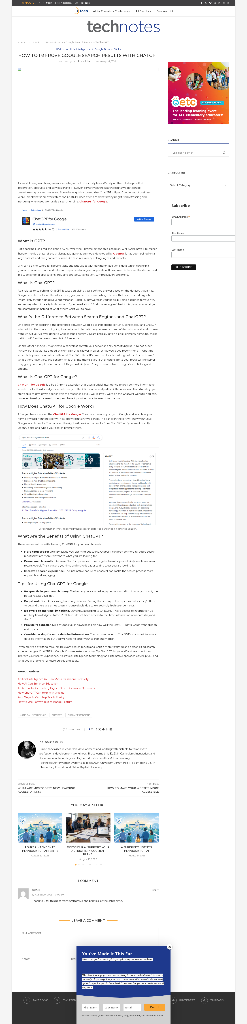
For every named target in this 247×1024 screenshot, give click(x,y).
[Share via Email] (111, 729)
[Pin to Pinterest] (103, 729)
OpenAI (118, 253)
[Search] (172, 11)
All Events (142, 11)
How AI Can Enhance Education (38, 683)
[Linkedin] (215, 3)
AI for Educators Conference (111, 11)
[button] (39, 3)
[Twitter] (206, 3)
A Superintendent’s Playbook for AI (136, 849)
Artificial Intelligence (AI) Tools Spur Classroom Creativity (53, 679)
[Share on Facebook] (96, 729)
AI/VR (36, 42)
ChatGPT (57, 715)
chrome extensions (79, 715)
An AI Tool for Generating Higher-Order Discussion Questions (56, 688)
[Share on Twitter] (99, 729)
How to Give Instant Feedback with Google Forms (79, 3)
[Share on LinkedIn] (107, 729)
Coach (36, 889)
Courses (162, 11)
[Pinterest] (224, 3)
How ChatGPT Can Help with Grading (41, 692)
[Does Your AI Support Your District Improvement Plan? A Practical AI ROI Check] (88, 828)
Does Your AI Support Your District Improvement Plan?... (88, 851)
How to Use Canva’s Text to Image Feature (45, 702)
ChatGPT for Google (32, 384)
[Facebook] (201, 3)
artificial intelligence (33, 715)
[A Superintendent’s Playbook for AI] (136, 828)
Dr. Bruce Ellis (81, 61)
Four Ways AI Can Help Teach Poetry (41, 697)
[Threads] (228, 3)
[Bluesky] (210, 3)
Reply (155, 890)
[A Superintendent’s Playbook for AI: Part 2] (40, 828)
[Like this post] (92, 729)
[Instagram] (219, 3)
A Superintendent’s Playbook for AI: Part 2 (40, 849)
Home (21, 42)
